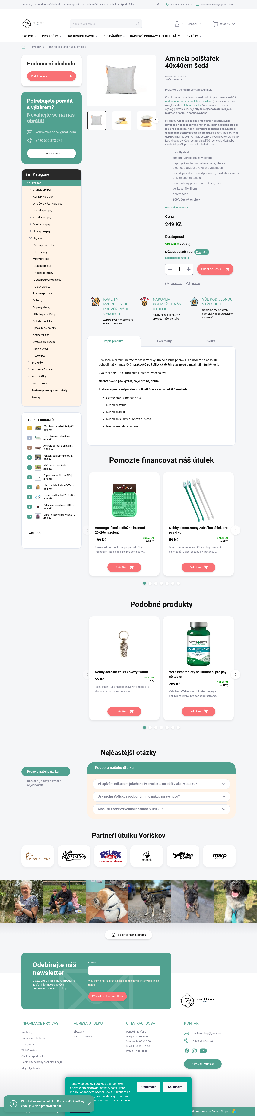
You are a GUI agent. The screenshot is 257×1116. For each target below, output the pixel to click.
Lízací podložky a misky (47, 279)
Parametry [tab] (164, 341)
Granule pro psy (42, 189)
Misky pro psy (41, 258)
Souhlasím (175, 1087)
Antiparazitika (41, 334)
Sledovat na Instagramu (132, 934)
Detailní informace (177, 207)
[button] (144, 583)
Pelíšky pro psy (41, 286)
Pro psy (36, 182)
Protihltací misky (43, 272)
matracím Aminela (175, 101)
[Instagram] (194, 1050)
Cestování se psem (44, 341)
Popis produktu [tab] (114, 341)
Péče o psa (39, 355)
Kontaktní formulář (203, 1063)
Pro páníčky (39, 376)
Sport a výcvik (41, 348)
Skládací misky (42, 265)
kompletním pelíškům (200, 101)
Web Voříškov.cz (95, 4)
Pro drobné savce (42, 369)
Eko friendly (40, 252)
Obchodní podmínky (122, 4)
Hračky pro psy (41, 231)
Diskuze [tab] (210, 341)
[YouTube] (203, 1050)
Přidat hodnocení (41, 76)
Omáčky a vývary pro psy (47, 203)
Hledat (137, 23)
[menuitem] (29, 36)
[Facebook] (187, 1050)
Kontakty (26, 4)
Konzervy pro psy (43, 196)
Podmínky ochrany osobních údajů (41, 1062)
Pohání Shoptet (221, 1111)
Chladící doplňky (42, 321)
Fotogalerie (73, 4)
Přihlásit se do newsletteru (107, 996)
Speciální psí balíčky (44, 328)
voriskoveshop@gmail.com (56, 132)
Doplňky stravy (41, 307)
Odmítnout (148, 1087)
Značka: (173, 80)
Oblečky (37, 300)
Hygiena (38, 238)
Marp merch (40, 383)
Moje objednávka (31, 1068)
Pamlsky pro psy (42, 210)
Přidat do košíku (212, 269)
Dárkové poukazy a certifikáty (49, 390)
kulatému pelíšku (191, 105)
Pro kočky (37, 362)
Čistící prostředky (44, 245)
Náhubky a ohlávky (44, 314)
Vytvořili (190, 1111)
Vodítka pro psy (42, 217)
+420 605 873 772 (49, 140)
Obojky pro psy (41, 224)
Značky (36, 397)
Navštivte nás (52, 153)
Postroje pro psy (42, 293)
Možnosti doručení (177, 258)
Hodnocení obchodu (49, 4)
